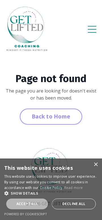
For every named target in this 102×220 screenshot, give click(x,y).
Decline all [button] (73, 203)
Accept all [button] (27, 203)
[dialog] (51, 189)
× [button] (96, 164)
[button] (51, 193)
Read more (73, 187)
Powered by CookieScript (25, 214)
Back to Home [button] (51, 116)
